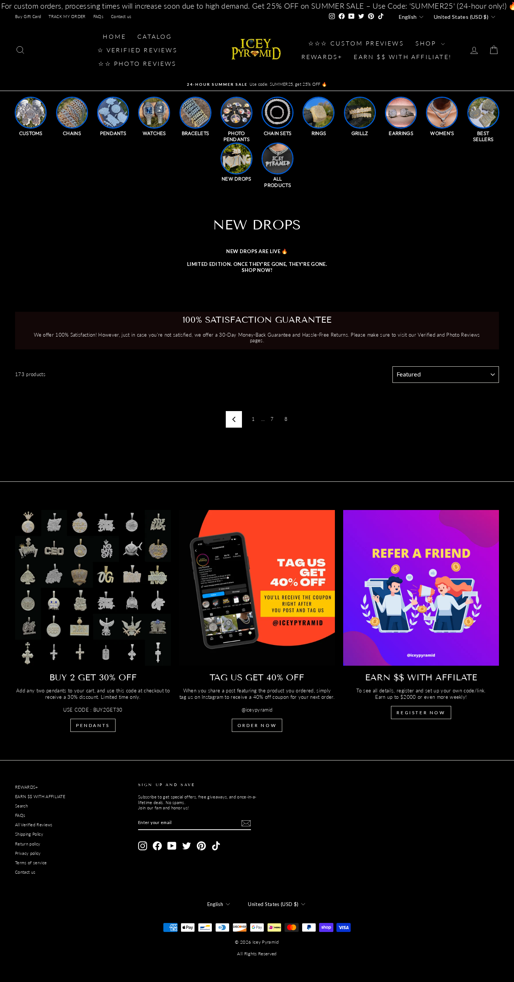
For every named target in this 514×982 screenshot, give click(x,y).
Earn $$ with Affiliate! (403, 56)
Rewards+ (322, 56)
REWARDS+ (26, 787)
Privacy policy (28, 853)
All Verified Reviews (34, 824)
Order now (257, 725)
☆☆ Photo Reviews (137, 63)
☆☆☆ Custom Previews (356, 43)
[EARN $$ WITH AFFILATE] (421, 588)
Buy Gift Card (28, 16)
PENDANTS (93, 725)
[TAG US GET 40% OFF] (257, 588)
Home (114, 36)
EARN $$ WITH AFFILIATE (40, 796)
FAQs (98, 16)
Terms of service (31, 862)
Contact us (121, 16)
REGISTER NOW (421, 712)
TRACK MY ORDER (67, 16)
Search (21, 805)
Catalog (154, 36)
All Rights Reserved (257, 953)
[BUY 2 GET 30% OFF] (93, 588)
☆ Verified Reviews (137, 49)
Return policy (27, 843)
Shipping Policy (29, 834)
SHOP (427, 43)
